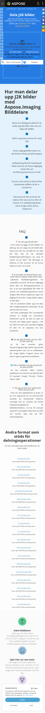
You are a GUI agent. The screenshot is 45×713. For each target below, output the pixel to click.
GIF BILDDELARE (24, 532)
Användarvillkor (15, 52)
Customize (13, 705)
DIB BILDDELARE (24, 507)
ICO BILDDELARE (23, 604)
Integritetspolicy (32, 52)
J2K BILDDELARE (24, 483)
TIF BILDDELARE (24, 523)
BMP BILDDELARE (23, 499)
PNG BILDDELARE (23, 540)
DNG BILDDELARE (23, 596)
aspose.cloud (22, 26)
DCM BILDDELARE (23, 580)
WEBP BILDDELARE (24, 564)
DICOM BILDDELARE (23, 572)
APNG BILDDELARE (24, 548)
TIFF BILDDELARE (23, 515)
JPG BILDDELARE (24, 459)
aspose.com (24, 23)
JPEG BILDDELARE (23, 467)
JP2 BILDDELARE (24, 475)
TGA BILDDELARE (23, 556)
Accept (22, 700)
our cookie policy (27, 695)
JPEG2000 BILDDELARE (23, 491)
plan (36, 57)
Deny (31, 705)
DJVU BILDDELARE (23, 588)
